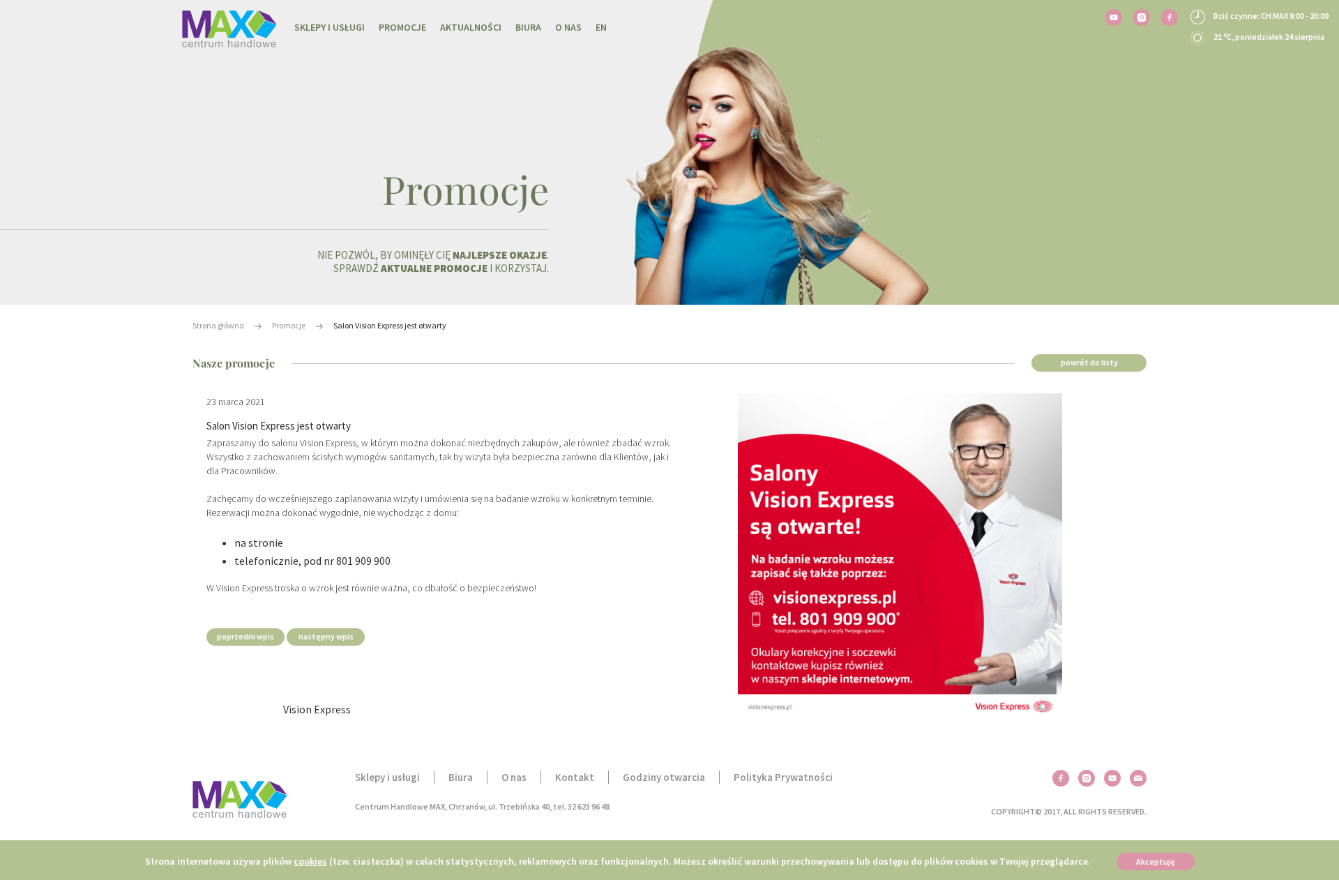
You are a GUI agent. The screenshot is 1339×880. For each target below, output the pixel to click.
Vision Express (317, 709)
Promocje (402, 27)
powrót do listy (1089, 362)
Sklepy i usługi (329, 27)
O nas (568, 27)
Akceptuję (1155, 861)
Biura (528, 27)
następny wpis (326, 636)
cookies (310, 861)
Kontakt (574, 777)
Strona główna (218, 325)
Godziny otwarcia (664, 777)
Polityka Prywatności (783, 777)
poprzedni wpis (245, 636)
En (601, 27)
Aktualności (470, 27)
